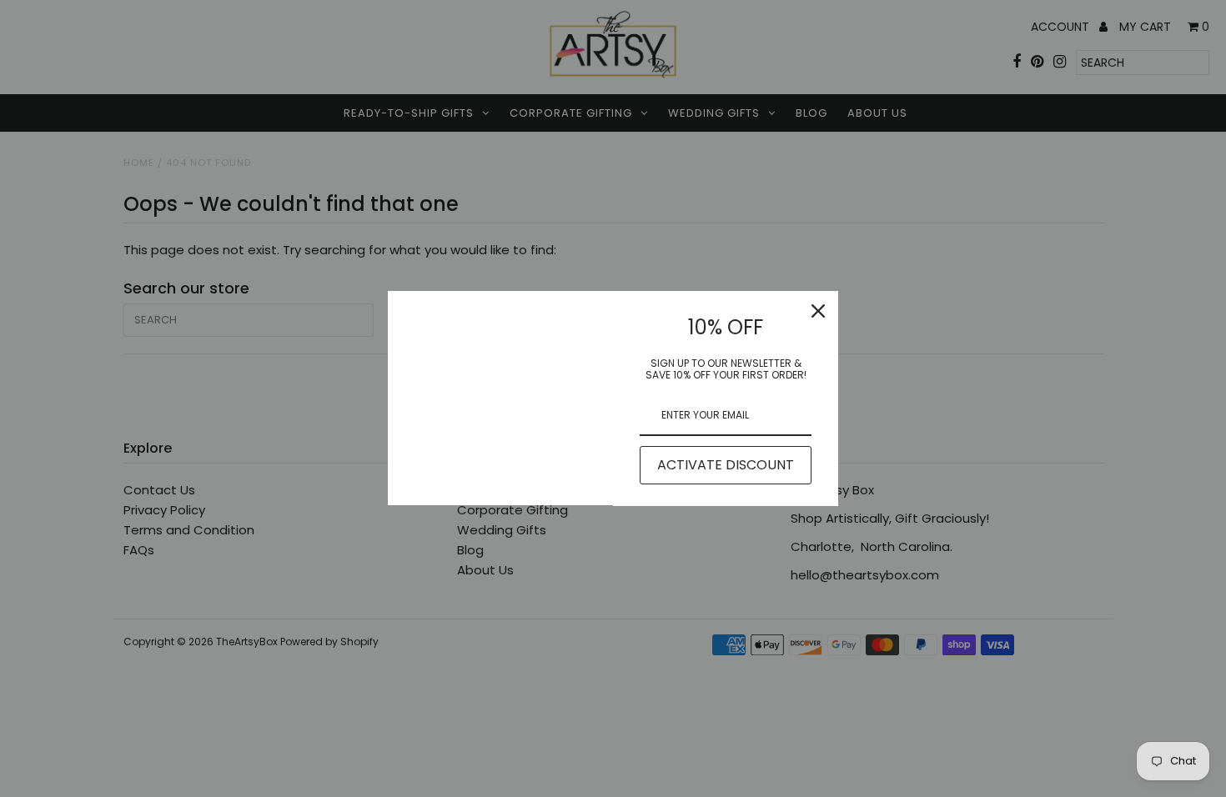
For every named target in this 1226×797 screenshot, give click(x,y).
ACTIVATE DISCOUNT (725, 464)
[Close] (818, 311)
